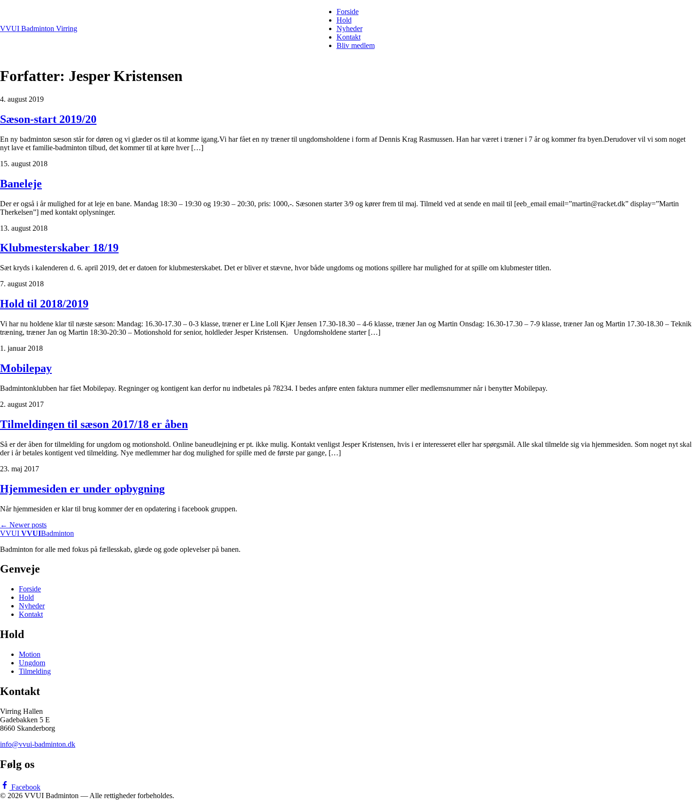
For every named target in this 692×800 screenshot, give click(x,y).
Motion (29, 654)
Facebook (24, 787)
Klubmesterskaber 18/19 (59, 248)
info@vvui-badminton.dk (37, 744)
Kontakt (349, 37)
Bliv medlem (356, 45)
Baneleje (21, 184)
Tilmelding (35, 671)
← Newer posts (23, 525)
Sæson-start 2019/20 (48, 119)
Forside (348, 12)
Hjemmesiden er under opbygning (82, 489)
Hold (344, 20)
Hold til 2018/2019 (44, 304)
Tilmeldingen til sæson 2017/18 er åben (94, 424)
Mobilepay (26, 368)
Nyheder (349, 28)
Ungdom (32, 663)
